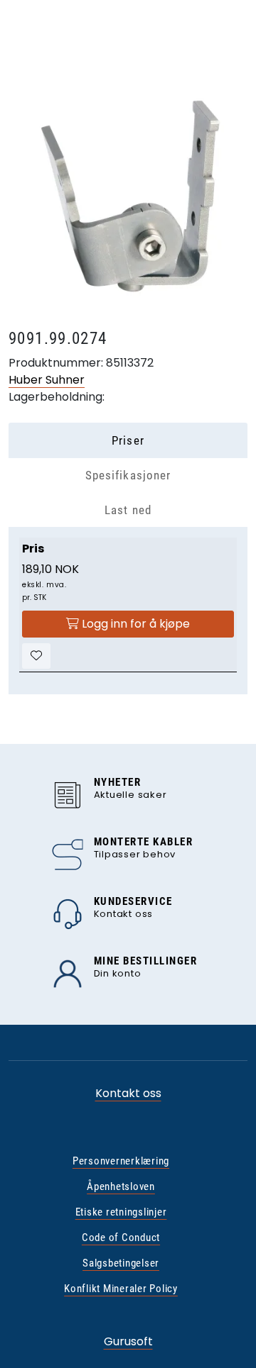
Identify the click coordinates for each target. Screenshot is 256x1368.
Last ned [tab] (128, 510)
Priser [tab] (128, 440)
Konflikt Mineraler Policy (121, 1288)
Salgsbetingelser (120, 1263)
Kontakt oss (128, 1093)
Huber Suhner (47, 380)
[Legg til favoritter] (36, 656)
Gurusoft (128, 1341)
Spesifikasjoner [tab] (127, 475)
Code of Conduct (121, 1237)
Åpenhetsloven (121, 1186)
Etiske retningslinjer (121, 1212)
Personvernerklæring (121, 1161)
